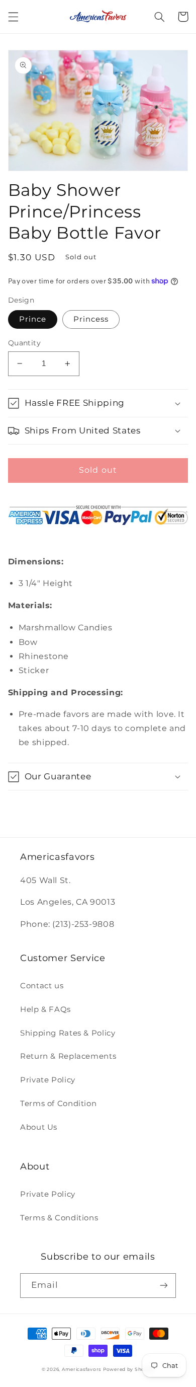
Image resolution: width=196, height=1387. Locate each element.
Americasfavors (81, 1369)
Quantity (24, 343)
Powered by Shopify (128, 1369)
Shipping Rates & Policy (68, 1033)
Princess (91, 319)
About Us (38, 1127)
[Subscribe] (163, 1285)
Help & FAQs (45, 1009)
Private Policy (47, 1079)
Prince (32, 319)
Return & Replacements (68, 1056)
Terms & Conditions (59, 1217)
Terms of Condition (58, 1103)
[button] (13, 16)
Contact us (41, 985)
